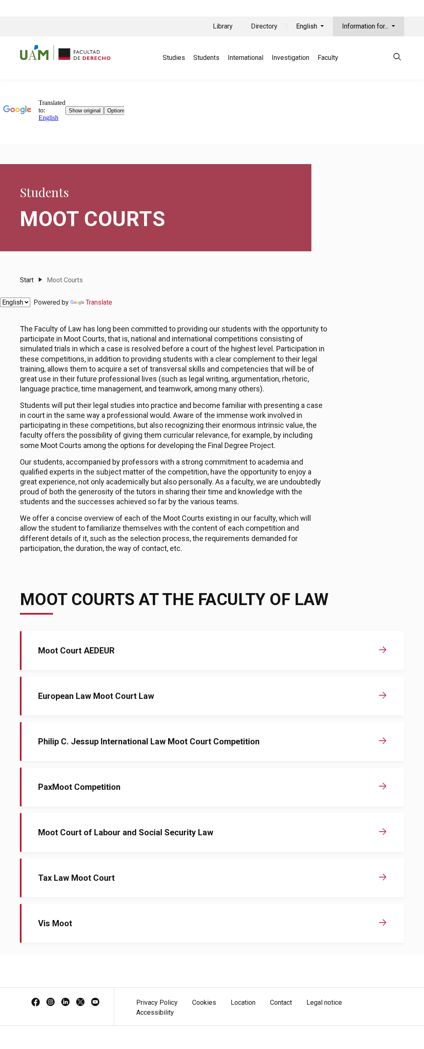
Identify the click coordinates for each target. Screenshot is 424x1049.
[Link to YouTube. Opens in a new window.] (95, 1003)
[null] (397, 58)
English (307, 26)
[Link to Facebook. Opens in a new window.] (36, 1003)
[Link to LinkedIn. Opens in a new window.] (65, 1003)
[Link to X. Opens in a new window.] (80, 1003)
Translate (99, 302)
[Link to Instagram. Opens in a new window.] (50, 1003)
